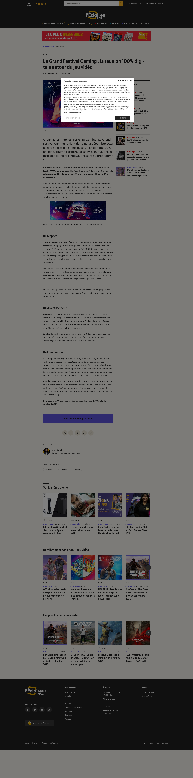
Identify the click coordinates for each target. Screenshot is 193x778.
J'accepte (123, 118)
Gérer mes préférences (73, 118)
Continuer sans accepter (124, 80)
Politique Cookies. (122, 101)
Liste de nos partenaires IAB (73, 112)
